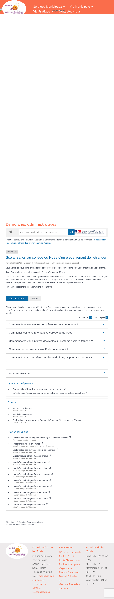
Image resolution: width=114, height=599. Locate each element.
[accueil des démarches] (11, 231)
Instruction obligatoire (22, 408)
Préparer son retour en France (27, 444)
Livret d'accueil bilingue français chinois (31, 468)
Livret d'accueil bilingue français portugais (32, 474)
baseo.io (30, 525)
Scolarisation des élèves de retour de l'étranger (34, 450)
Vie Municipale (80, 6)
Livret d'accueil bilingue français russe (30, 492)
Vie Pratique (41, 11)
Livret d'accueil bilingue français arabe (30, 462)
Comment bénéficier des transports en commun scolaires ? (39, 389)
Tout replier (84, 317)
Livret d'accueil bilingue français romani (31, 480)
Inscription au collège (22, 414)
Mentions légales (41, 592)
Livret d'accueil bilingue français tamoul (31, 498)
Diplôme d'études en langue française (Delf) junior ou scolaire (41, 437)
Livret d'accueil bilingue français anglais (31, 456)
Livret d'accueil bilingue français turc (29, 504)
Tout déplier (100, 317)
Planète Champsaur (69, 572)
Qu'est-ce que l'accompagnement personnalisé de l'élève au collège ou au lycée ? (50, 393)
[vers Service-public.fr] (88, 232)
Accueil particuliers (15, 240)
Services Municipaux (47, 6)
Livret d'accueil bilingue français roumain (31, 486)
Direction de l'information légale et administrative (25, 522)
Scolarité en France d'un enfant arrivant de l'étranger (68, 240)
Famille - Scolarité (34, 240)
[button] (57, 324)
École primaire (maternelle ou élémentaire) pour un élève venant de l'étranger (47, 420)
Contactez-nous (69, 11)
